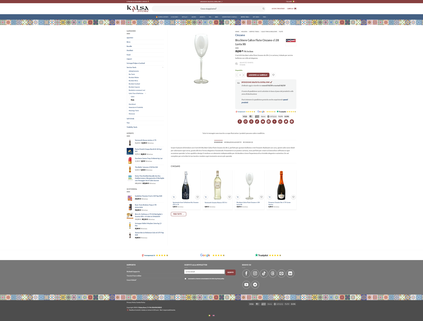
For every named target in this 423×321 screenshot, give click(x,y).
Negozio (244, 32)
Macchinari (132, 104)
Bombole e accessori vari (137, 90)
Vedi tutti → (178, 214)
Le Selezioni (174, 17)
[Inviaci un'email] (281, 274)
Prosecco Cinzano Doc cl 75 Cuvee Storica (279, 203)
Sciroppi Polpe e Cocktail (229, 17)
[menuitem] (209, 315)
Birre (216, 17)
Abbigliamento (134, 71)
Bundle (129, 46)
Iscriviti (230, 272)
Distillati (184, 17)
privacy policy (220, 278)
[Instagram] (245, 121)
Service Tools (245, 17)
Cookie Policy (140, 302)
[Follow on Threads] (273, 274)
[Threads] (251, 121)
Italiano (289, 2)
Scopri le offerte (163, 17)
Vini (210, 17)
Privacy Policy (131, 302)
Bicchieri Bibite (134, 77)
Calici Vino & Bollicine (136, 93)
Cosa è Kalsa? (131, 280)
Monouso (132, 114)
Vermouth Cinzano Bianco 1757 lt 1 (216, 203)
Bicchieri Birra (133, 81)
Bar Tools (132, 74)
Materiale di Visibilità (136, 107)
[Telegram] (292, 121)
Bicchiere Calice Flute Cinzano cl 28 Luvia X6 (248, 203)
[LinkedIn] (269, 121)
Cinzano (240, 35)
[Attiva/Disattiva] (162, 67)
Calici (132, 97)
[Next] (292, 184)
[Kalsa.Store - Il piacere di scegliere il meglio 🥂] (138, 8)
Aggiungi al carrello (258, 75)
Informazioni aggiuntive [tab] (233, 142)
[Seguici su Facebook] (246, 274)
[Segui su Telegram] (255, 285)
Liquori (193, 17)
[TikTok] (257, 121)
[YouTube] (263, 121)
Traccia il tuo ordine (134, 276)
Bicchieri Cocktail (134, 84)
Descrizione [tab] (218, 142)
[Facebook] (240, 121)
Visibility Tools (132, 127)
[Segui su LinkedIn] (290, 274)
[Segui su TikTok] (264, 274)
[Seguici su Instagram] (255, 274)
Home (237, 32)
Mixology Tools (134, 111)
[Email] (280, 121)
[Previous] (175, 184)
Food (264, 17)
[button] (278, 8)
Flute (132, 100)
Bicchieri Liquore (134, 87)
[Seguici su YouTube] (246, 285)
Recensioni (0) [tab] (248, 142)
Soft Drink (256, 17)
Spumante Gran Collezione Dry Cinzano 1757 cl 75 (186, 203)
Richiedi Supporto (133, 271)
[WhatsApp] (286, 121)
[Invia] (263, 9)
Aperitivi (202, 17)
